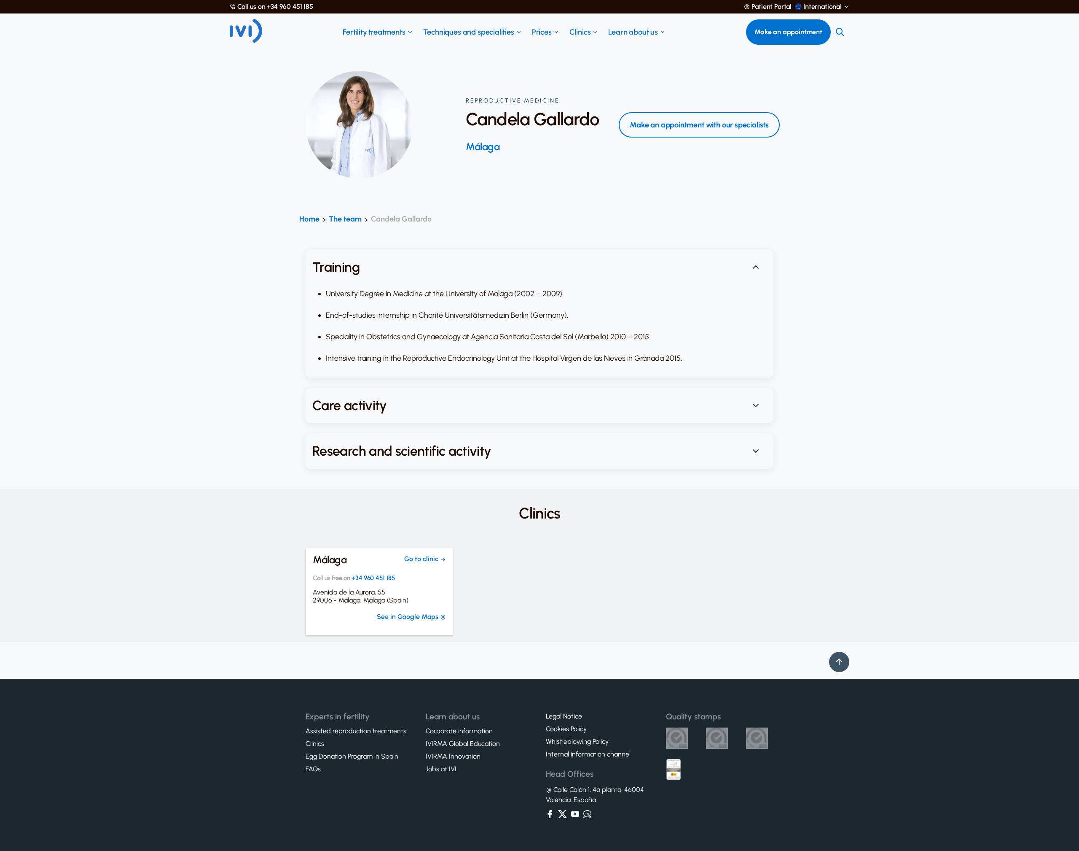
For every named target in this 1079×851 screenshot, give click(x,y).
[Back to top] (839, 662)
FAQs (313, 769)
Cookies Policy (566, 729)
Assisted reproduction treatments (356, 731)
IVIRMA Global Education (463, 744)
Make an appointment (788, 32)
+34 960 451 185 (373, 578)
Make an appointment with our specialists (699, 125)
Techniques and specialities (468, 32)
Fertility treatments (374, 32)
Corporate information (459, 731)
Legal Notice (564, 716)
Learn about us (633, 32)
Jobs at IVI (441, 769)
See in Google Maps (408, 617)
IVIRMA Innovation (453, 756)
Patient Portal (772, 6)
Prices (542, 32)
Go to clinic (422, 559)
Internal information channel (588, 754)
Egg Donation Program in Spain (352, 756)
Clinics (580, 32)
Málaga (482, 147)
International (822, 6)
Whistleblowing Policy (577, 742)
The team (345, 219)
